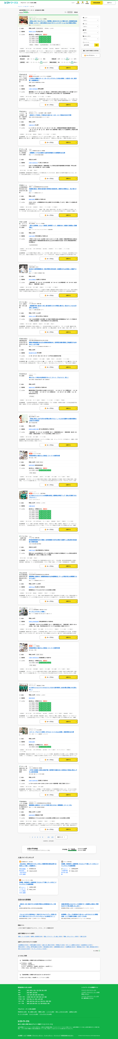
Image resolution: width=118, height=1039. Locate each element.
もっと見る (95, 950)
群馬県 (30, 741)
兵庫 (31, 994)
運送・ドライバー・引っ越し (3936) (53, 936)
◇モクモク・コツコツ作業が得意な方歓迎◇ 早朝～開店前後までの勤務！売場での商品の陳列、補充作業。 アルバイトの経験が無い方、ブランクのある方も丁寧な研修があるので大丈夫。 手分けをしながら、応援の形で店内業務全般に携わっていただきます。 (48, 480)
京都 (33, 994)
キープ (82, 3)
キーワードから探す (23, 1014)
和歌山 (42, 994)
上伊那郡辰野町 (35, 621)
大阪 (28, 994)
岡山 (33, 1001)
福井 (36, 999)
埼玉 (34, 990)
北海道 (30, 125)
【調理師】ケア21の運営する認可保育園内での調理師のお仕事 (47, 153)
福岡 (28, 1003)
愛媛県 (30, 587)
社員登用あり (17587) (86, 945)
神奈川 (31, 990)
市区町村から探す (22, 1012)
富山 (31, 999)
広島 (36, 1001)
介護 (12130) (83, 936)
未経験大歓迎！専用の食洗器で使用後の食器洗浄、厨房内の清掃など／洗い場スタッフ (52, 190)
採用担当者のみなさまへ (67, 1035)
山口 (39, 1001)
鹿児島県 (31, 353)
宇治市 (33, 550)
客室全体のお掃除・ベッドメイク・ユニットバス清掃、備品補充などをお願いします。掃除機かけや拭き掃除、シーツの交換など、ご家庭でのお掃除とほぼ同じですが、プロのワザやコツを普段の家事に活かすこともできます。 (48, 755)
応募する (68, 68)
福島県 (30, 199)
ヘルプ (72, 2)
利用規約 (29, 1035)
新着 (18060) (21, 947)
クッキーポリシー (48, 1035)
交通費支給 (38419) (71, 947)
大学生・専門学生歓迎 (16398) (34, 947)
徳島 (42, 1001)
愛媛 (47, 1001)
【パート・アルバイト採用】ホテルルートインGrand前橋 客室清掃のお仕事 (51, 732)
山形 (43, 997)
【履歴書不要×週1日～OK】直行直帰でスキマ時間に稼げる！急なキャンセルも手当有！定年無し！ (52, 307)
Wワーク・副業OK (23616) (73, 945)
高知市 (33, 815)
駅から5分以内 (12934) (24, 949)
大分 (39, 1003)
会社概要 (20, 1035)
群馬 (45, 990)
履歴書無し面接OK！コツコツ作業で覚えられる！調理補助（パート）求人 (50, 805)
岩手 (34, 997)
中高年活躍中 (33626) (35, 945)
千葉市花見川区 (35, 657)
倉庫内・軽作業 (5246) (37, 936)
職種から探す (41, 1012)
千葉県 (30, 89)
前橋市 (33, 741)
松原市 (33, 236)
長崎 (33, 1003)
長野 (42, 999)
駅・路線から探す (32, 1012)
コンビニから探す (33, 1014)
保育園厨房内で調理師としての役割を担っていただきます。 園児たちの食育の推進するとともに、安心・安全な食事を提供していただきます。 (47, 173)
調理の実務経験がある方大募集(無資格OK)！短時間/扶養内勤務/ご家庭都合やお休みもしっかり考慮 (52, 343)
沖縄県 (30, 506)
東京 (28, 990)
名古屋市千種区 (35, 429)
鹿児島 (45, 1003)
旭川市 (33, 125)
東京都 (30, 31)
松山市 (33, 587)
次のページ (60, 837)
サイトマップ (57, 1035)
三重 (33, 992)
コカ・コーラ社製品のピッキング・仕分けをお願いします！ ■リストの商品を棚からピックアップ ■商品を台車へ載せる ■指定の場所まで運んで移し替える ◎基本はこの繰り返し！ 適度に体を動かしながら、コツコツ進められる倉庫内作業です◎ (48, 138)
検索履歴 (87, 3)
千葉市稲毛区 (35, 89)
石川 (33, 999)
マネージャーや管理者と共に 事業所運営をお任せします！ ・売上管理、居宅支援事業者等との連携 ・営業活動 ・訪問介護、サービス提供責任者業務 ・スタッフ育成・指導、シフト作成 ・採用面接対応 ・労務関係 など (48, 562)
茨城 (40, 990)
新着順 (76, 12)
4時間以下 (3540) (60, 945)
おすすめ (70, 12)
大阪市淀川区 (35, 162)
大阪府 (30, 162)
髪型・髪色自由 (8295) (92, 947)
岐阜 (36, 992)
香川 (44, 1001)
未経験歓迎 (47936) (23, 945)
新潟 (28, 999)
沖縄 (48, 1003)
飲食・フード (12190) (24, 936)
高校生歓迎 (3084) (48, 947)
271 (49, 837)
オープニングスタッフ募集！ (37, 611)
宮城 (37, 997)
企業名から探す (73, 1012)
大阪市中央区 (35, 780)
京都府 (30, 550)
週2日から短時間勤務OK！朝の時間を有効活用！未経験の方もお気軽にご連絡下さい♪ (52, 270)
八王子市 (34, 31)
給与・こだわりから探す (62, 1012)
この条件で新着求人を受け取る (92, 50)
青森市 (33, 698)
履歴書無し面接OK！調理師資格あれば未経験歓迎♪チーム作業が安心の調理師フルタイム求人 (53, 577)
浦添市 (33, 506)
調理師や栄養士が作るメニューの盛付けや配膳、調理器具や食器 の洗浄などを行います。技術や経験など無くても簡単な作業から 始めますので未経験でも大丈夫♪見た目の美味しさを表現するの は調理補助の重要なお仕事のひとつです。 (48, 291)
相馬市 (33, 199)
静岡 (31, 992)
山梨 (39, 999)
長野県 (30, 621)
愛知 (28, 992)
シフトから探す (50, 1012)
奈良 (39, 994)
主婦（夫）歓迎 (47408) (48, 945)
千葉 (37, 990)
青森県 (30, 698)
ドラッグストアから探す (46, 1014)
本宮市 (33, 387)
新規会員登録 (96, 2)
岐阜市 (33, 465)
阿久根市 (35, 353)
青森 (32, 997)
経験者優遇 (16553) (59, 947)
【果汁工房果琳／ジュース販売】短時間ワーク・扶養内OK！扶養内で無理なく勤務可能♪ (53, 226)
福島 (45, 997)
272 (52, 837)
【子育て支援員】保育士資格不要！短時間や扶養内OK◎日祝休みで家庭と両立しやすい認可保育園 (53, 771)
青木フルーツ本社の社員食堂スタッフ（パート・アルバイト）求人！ (49, 377)
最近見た (78, 3)
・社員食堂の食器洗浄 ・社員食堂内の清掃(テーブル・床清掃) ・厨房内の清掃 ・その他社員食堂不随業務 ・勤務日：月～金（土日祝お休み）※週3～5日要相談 (48, 403)
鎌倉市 (34, 279)
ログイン (109, 2)
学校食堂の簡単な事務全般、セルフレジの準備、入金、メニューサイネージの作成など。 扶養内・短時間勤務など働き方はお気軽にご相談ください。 (48, 440)
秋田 (40, 997)
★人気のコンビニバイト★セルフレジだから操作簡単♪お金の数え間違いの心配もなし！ (52, 688)
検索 (97, 45)
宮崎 (42, 1003)
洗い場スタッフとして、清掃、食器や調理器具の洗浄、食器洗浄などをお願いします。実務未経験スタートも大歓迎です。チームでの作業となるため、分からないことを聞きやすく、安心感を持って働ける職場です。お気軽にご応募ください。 (48, 597)
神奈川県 (31, 279)
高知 (50, 1001)
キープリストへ (90, 55)
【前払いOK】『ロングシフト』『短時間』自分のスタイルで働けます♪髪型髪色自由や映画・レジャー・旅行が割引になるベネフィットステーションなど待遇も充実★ (53, 22)
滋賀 (36, 994)
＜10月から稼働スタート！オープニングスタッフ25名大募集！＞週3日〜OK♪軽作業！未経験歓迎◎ (53, 79)
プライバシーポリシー (37, 1035)
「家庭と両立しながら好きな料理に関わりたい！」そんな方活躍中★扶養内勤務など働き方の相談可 (52, 419)
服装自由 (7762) (81, 947)
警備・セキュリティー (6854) (71, 936)
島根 (31, 1001)
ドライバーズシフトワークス (88, 990)
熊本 (36, 1003)
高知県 (30, 815)
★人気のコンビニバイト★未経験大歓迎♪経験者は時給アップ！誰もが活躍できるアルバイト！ (52, 496)
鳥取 (28, 1001)
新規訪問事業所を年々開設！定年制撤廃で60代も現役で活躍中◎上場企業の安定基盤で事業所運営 (53, 541)
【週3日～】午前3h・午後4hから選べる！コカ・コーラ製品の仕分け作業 (50, 115)
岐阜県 (30, 465)
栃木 (43, 990)
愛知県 (30, 429)
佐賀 (31, 1003)
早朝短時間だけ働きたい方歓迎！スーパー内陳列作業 (44, 456)
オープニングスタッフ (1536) (38, 949)
